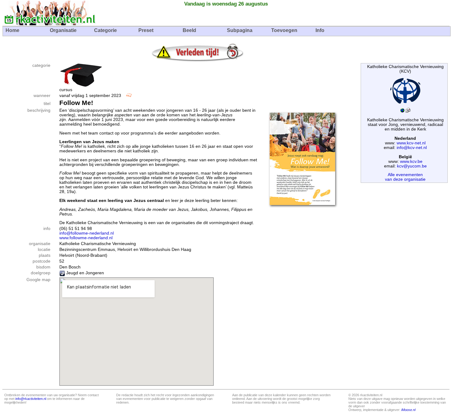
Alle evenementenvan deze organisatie (405, 177)
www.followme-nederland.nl (86, 238)
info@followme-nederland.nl (86, 233)
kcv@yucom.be (412, 166)
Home (12, 30)
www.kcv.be (411, 161)
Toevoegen (284, 30)
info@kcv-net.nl (412, 147)
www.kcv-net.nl (411, 143)
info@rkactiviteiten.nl (30, 399)
